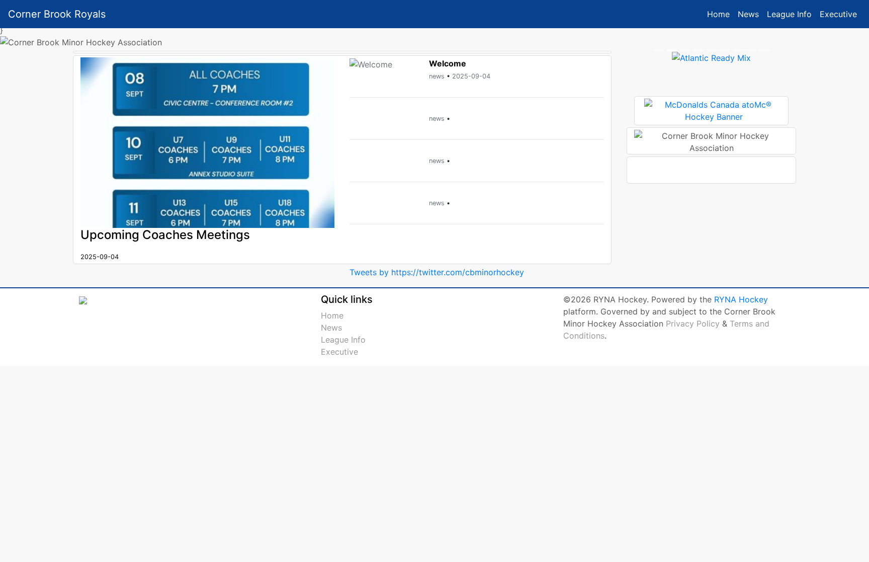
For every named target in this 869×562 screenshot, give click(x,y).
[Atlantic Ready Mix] (711, 57)
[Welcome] (371, 63)
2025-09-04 (471, 76)
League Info (789, 14)
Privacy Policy (693, 323)
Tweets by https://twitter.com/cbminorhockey (437, 272)
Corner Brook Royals (57, 14)
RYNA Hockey (741, 299)
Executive (838, 14)
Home (718, 14)
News (748, 14)
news (437, 76)
